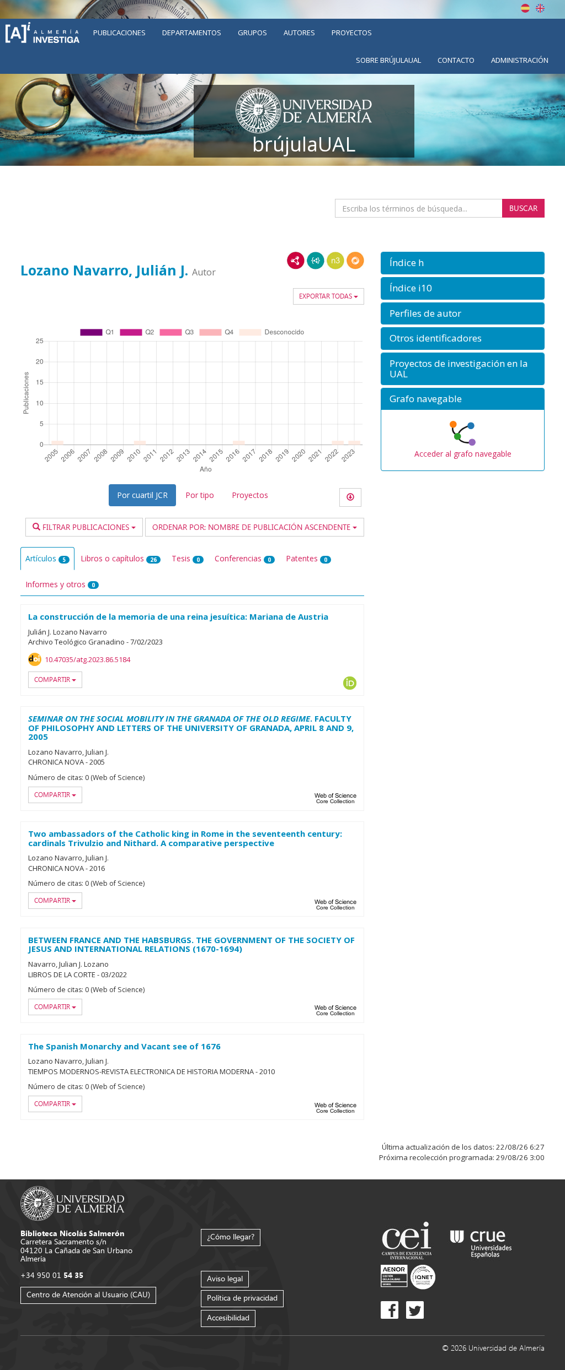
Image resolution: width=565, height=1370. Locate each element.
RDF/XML (296, 260)
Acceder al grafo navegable (462, 453)
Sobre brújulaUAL (388, 60)
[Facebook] (389, 1310)
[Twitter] (415, 1310)
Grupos (252, 32)
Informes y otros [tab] (60, 584)
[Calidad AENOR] (408, 1276)
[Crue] (481, 1242)
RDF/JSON (355, 260)
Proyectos (352, 32)
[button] (462, 263)
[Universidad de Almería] (72, 1202)
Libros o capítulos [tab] (119, 558)
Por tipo (199, 495)
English (540, 8)
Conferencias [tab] (243, 558)
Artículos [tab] (45, 558)
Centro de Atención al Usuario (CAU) (88, 1294)
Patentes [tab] (306, 558)
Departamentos (191, 32)
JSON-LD (315, 260)
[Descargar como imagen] (350, 497)
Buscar (523, 208)
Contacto (456, 60)
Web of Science (335, 798)
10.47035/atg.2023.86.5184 (87, 659)
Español (525, 8)
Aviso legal (225, 1278)
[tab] (462, 263)
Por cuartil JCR (142, 495)
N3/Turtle (335, 260)
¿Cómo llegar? (230, 1236)
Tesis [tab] (186, 558)
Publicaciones (119, 32)
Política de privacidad (242, 1297)
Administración (519, 60)
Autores (299, 32)
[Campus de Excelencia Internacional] (408, 1242)
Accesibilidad (228, 1317)
